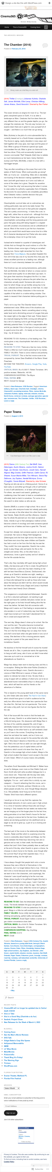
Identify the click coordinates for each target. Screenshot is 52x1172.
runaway (14, 958)
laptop (21, 393)
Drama (13, 948)
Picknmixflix (9, 1054)
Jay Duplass (24, 950)
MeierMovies (9, 1051)
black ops (14, 389)
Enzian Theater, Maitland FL (15, 1075)
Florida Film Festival (12, 1078)
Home (7, 27)
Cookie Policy (9, 1161)
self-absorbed (24, 958)
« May (12, 990)
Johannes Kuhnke (11, 393)
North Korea (8, 396)
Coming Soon (35, 27)
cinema (40, 389)
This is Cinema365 (20, 27)
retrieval (17, 396)
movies (41, 393)
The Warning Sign (11, 1060)
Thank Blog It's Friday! (13, 1057)
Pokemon (25, 955)
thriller (31, 398)
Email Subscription (12, 1095)
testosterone (12, 398)
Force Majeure (19, 254)
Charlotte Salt (24, 389)
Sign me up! (10, 1113)
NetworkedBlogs (23, 1128)
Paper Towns (12, 412)
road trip (7, 958)
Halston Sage (40, 948)
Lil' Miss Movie (10, 1049)
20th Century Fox (35, 941)
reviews (24, 396)
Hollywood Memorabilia (14, 1043)
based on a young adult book (22, 943)
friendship (30, 948)
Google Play (37, 364)
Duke (18, 948)
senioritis (33, 958)
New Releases (16, 386)
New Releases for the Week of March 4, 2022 (22, 1022)
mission (34, 393)
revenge (37, 955)
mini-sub (27, 393)
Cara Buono (14, 946)
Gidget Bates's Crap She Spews (17, 1040)
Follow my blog (26, 1141)
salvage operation (35, 396)
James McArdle (40, 391)
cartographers (38, 946)
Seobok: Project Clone (13, 1019)
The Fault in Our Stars (36, 695)
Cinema (27, 1136)
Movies (21, 1136)
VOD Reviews (40, 398)
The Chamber (23, 398)
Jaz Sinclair (34, 950)
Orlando (7, 955)
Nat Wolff (43, 953)
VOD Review (27, 386)
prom (31, 955)
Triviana (7, 1063)
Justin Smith (14, 953)
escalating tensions (20, 391)
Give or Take (9, 1013)
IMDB (6, 1046)
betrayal (36, 943)
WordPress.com (10, 1066)
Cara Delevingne (26, 946)
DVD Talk (7, 1037)
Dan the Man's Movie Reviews (16, 1034)
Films (31, 391)
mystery (36, 953)
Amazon (28, 364)
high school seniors (11, 950)
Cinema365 (8, 391)
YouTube (7, 366)
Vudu (45, 364)
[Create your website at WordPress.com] (26, 3)
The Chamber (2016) (17, 44)
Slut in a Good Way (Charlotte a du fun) (20, 1016)
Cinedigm (33, 389)
